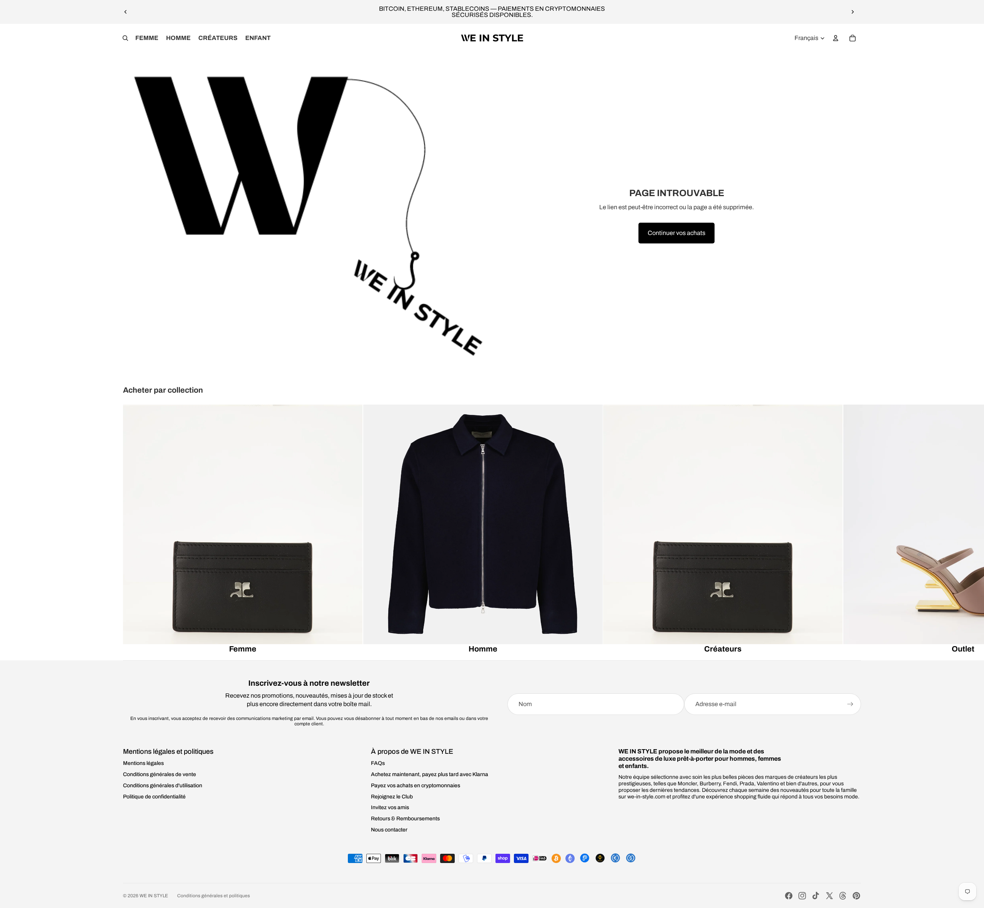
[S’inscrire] (850, 704)
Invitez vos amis (390, 807)
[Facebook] (788, 895)
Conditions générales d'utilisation (162, 785)
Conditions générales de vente (159, 774)
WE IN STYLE (154, 895)
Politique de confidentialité (154, 797)
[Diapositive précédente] (125, 11)
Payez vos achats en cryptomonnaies (415, 785)
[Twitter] (829, 895)
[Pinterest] (856, 895)
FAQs (378, 763)
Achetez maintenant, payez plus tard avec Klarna (429, 774)
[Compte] (835, 38)
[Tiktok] (815, 895)
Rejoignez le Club (392, 797)
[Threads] (843, 895)
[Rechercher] (125, 38)
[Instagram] (802, 895)
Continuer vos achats (676, 233)
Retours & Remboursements (405, 818)
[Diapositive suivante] (852, 11)
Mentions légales (143, 763)
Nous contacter (389, 830)
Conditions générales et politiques (213, 895)
